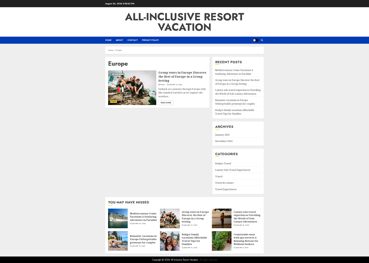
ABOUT (119, 40)
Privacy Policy (150, 40)
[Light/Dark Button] (256, 40)
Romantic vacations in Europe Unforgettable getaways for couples (143, 239)
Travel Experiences (226, 189)
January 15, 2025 (138, 246)
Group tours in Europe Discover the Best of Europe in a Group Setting (182, 77)
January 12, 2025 (190, 248)
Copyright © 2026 (161, 259)
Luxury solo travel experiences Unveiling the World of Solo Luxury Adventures (247, 216)
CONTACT (132, 40)
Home (108, 40)
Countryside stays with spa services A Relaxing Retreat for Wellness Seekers (246, 239)
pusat (162, 85)
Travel (113, 101)
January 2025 (222, 134)
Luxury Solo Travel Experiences (232, 170)
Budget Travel (223, 163)
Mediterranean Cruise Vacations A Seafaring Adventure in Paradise (143, 217)
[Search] (262, 40)
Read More (166, 102)
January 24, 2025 (139, 224)
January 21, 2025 (175, 85)
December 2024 (223, 141)
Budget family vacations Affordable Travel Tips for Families (234, 111)
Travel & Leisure (224, 182)
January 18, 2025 (242, 225)
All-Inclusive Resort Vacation (184, 22)
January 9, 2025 (242, 248)
